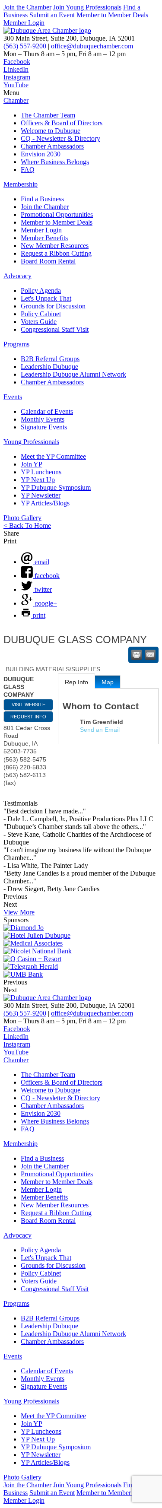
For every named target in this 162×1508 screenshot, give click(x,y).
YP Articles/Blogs (45, 503)
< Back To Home (27, 525)
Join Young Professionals (87, 7)
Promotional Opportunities (57, 214)
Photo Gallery (22, 517)
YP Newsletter (40, 495)
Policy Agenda (41, 290)
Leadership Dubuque (49, 366)
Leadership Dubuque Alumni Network (73, 374)
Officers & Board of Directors (61, 123)
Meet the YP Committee (53, 456)
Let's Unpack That (46, 298)
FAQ (28, 169)
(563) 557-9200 (24, 46)
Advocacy (17, 275)
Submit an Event (52, 15)
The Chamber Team (48, 115)
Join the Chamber (27, 7)
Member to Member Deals (112, 15)
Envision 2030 (40, 154)
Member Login (23, 22)
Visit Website (28, 704)
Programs (16, 344)
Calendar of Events (47, 411)
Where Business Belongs (55, 161)
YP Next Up (38, 479)
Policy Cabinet (41, 313)
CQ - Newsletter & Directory (60, 138)
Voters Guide (39, 321)
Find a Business (42, 199)
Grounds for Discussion (53, 306)
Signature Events (44, 427)
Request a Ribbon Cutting (56, 253)
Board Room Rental (48, 261)
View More (19, 912)
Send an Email (100, 729)
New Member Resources (55, 245)
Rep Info (76, 682)
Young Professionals (31, 441)
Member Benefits (44, 237)
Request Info (28, 716)
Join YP (31, 464)
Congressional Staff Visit (55, 329)
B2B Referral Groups (50, 358)
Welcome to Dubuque (50, 130)
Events (12, 396)
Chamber (16, 100)
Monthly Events (42, 419)
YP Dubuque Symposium (56, 487)
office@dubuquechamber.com (92, 46)
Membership (20, 184)
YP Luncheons (41, 472)
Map (108, 682)
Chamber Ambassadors (52, 146)
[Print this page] (136, 655)
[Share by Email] (150, 655)
